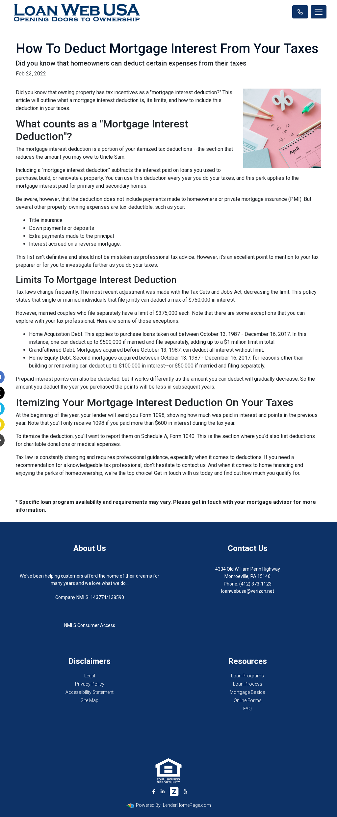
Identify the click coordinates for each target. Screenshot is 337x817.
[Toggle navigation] (318, 11)
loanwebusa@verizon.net (247, 591)
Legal (89, 675)
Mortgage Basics (247, 692)
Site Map (89, 700)
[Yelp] (185, 792)
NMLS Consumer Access (89, 625)
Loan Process (247, 684)
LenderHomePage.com (187, 805)
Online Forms (248, 700)
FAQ (247, 708)
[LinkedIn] (163, 792)
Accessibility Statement (89, 692)
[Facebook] (153, 792)
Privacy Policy (89, 684)
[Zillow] (174, 792)
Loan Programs (247, 675)
